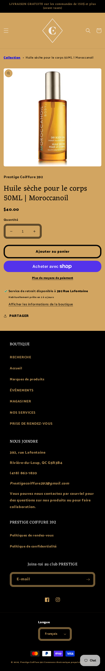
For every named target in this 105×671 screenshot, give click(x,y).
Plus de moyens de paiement (52, 278)
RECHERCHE (20, 357)
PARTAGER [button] (19, 316)
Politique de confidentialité (33, 546)
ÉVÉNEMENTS (22, 390)
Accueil (16, 368)
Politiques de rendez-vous (32, 535)
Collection (12, 57)
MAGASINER (20, 401)
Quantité (11, 220)
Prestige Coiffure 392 (32, 662)
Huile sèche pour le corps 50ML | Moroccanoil (59, 57)
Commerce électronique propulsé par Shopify (69, 662)
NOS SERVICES (22, 413)
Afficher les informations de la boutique (41, 304)
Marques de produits (27, 379)
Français (51, 633)
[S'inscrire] (88, 579)
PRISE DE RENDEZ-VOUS (31, 424)
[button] (6, 30)
